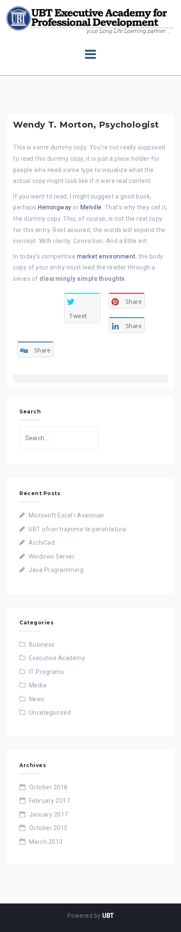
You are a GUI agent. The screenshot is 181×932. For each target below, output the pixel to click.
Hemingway (55, 207)
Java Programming (56, 570)
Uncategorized (50, 712)
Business (42, 644)
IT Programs (46, 671)
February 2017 (49, 800)
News (37, 699)
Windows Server (52, 556)
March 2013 (46, 841)
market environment (106, 256)
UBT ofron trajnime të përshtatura (77, 529)
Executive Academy (57, 658)
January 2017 (48, 814)
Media (38, 685)
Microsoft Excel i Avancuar (66, 515)
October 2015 (48, 828)
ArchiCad (42, 542)
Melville (91, 207)
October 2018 (48, 787)
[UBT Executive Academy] (90, 19)
